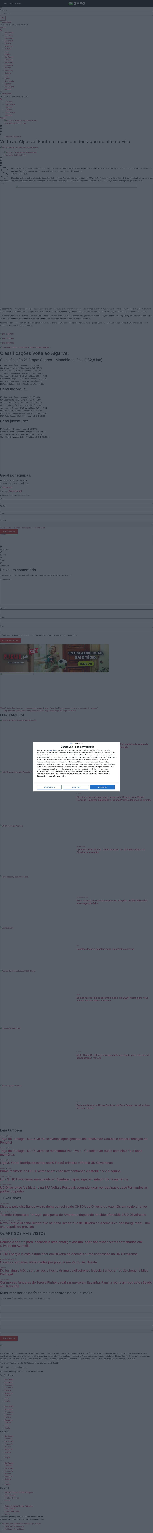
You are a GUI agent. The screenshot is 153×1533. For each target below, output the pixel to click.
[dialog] (76, 766)
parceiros (52, 750)
